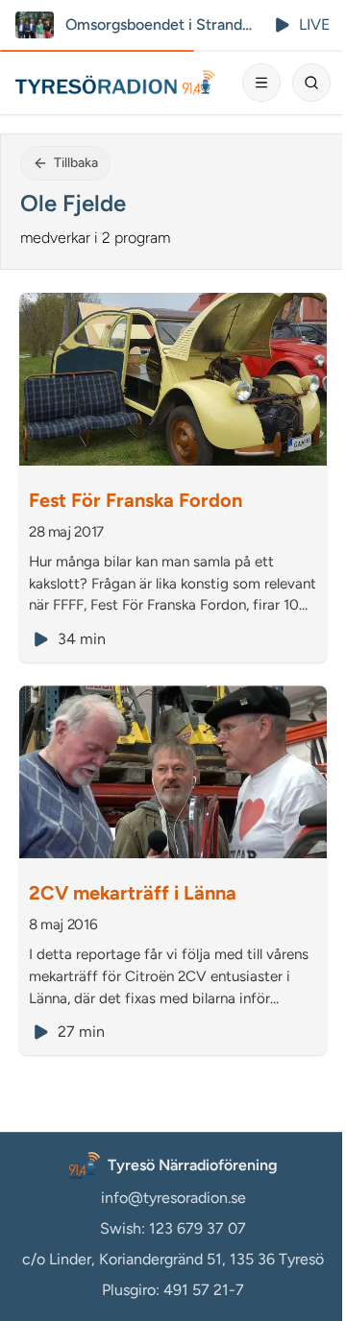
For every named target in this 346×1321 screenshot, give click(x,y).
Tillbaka (76, 163)
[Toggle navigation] (261, 82)
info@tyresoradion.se (173, 1198)
